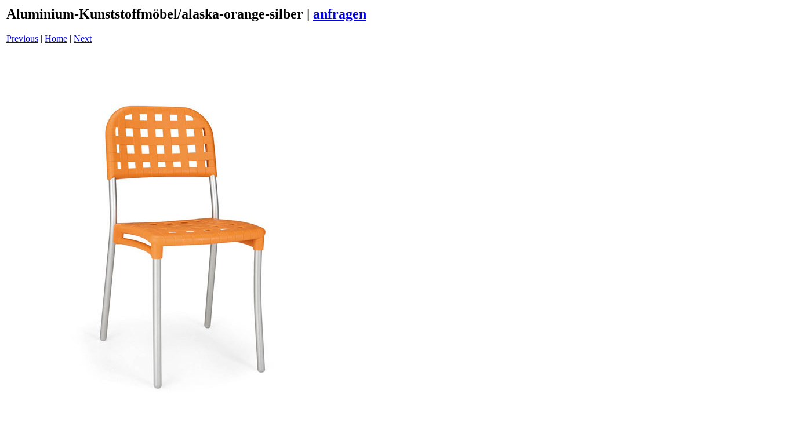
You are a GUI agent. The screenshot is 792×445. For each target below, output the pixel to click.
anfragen (339, 13)
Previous (22, 38)
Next (83, 38)
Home (56, 38)
